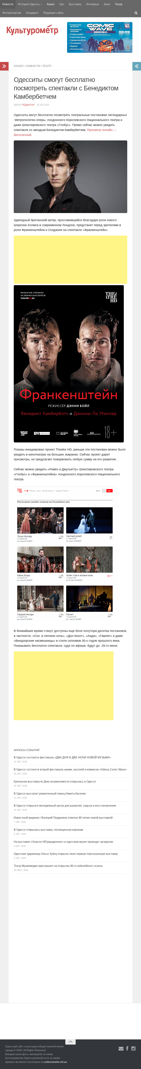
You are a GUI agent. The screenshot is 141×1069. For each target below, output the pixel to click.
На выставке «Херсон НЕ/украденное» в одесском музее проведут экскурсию (63, 841)
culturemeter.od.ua (55, 1061)
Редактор (28, 104)
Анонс (51, 4)
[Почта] (121, 1048)
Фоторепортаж (11, 12)
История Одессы (29, 4)
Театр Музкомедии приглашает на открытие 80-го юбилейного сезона (58, 865)
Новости (7, 4)
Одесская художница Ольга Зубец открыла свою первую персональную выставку (66, 853)
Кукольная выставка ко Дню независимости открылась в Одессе (55, 781)
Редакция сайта (53, 12)
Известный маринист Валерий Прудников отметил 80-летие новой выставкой (63, 817)
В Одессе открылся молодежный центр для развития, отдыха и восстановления (65, 805)
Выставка (75, 4)
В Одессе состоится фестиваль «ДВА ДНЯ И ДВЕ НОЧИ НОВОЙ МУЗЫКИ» (62, 757)
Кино (107, 4)
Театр (118, 4)
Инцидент (32, 12)
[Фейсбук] (127, 1048)
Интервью (92, 4)
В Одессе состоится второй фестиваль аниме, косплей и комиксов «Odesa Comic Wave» (70, 769)
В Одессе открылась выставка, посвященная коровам (48, 829)
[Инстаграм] (133, 1048)
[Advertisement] (70, 260)
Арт (61, 4)
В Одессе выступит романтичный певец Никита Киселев (50, 793)
